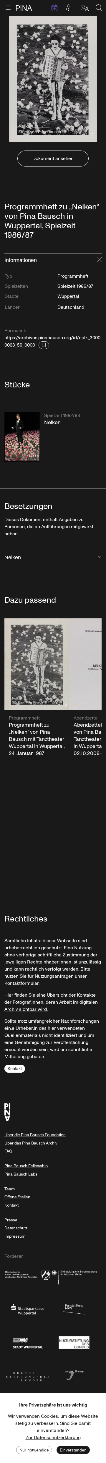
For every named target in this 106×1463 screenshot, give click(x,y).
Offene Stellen (17, 1197)
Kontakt (15, 1068)
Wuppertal (68, 296)
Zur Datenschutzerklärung (53, 1437)
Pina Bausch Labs (20, 1174)
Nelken (12, 557)
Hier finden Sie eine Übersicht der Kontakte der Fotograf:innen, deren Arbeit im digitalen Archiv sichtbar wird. (51, 1002)
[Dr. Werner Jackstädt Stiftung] (74, 1374)
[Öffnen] (99, 557)
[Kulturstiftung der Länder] (27, 1374)
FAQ (8, 1151)
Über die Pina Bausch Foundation (35, 1135)
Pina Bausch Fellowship (26, 1166)
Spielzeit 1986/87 (75, 286)
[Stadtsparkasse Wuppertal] (27, 1309)
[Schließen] (99, 260)
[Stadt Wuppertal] (27, 1341)
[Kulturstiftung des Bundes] (74, 1341)
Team (9, 1189)
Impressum (14, 1236)
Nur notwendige (34, 1450)
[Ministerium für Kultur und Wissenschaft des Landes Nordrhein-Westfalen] (27, 1276)
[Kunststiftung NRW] (74, 1309)
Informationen (20, 260)
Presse (10, 1220)
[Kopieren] (44, 345)
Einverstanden (73, 1450)
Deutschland (70, 307)
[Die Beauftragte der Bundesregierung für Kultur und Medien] (74, 1276)
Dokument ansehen (53, 158)
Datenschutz (15, 1228)
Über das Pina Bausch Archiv (30, 1143)
